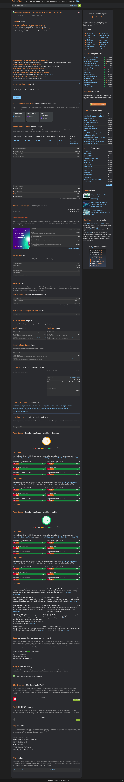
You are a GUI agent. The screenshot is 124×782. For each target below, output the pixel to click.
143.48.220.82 (88, 177)
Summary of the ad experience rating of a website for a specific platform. (34, 324)
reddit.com (103, 40)
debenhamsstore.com (90, 83)
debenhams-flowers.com (91, 66)
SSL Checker (29, 685)
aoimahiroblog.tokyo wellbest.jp (94, 116)
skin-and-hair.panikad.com (60, 408)
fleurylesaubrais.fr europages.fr (94, 141)
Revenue (19, 283)
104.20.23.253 (88, 175)
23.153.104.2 (87, 154)
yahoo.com (103, 44)
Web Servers (31, 113)
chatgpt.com (91, 44)
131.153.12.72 (87, 152)
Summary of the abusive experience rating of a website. (28, 348)
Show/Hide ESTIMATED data (95, 223)
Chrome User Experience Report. (23, 458)
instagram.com (104, 35)
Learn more (16, 594)
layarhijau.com (88, 70)
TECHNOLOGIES (71, 1)
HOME (26, 1)
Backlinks (20, 255)
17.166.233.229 (88, 162)
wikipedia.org (90, 47)
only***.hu (87, 85)
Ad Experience (22, 320)
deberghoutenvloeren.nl (91, 61)
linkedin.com (104, 42)
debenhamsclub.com (90, 87)
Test (79, 720)
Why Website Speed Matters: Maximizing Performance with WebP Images (100, 197)
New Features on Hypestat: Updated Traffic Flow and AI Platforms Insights (99, 204)
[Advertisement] (46, 46)
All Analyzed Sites (53, 780)
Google (22, 666)
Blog (60, 780)
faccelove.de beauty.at (91, 143)
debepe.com (87, 72)
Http (18, 726)
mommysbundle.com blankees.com (95, 114)
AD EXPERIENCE (53, 1)
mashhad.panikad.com (19, 408)
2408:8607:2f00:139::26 (91, 158)
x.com (88, 38)
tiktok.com (90, 40)
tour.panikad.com (46, 408)
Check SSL (76, 700)
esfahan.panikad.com (38, 406)
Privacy (65, 780)
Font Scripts (18, 113)
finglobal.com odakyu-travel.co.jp (94, 137)
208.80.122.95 (88, 173)
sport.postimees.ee (90, 59)
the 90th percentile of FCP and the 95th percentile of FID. (60, 458)
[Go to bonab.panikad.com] (62, 12)
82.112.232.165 (88, 156)
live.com (102, 47)
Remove (89, 233)
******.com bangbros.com (92, 131)
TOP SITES (30, 1)
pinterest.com (91, 49)
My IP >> (109, 184)
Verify (23, 707)
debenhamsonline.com (90, 76)
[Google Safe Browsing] (14, 676)
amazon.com (104, 38)
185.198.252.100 (48, 74)
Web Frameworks (45, 114)
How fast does (30, 417)
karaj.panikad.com (25, 406)
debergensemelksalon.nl (91, 57)
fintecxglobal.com (89, 78)
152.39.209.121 (88, 166)
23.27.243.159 (88, 171)
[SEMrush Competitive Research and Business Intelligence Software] (20, 217)
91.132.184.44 (88, 164)
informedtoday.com (90, 64)
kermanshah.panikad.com (20, 411)
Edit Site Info (17, 97)
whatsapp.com (104, 49)
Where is (29, 367)
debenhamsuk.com (89, 74)
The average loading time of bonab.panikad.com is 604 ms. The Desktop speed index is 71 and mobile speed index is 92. (46, 421)
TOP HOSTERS (46, 1)
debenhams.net (88, 80)
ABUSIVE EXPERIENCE (62, 1)
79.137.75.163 (87, 181)
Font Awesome (19, 116)
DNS (18, 758)
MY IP (77, 1)
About (69, 780)
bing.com (89, 42)
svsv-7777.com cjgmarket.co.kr (94, 133)
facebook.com (91, 35)
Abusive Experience (25, 345)
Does (32, 638)
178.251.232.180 (88, 160)
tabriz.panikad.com (33, 408)
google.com (90, 33)
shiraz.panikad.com (52, 406)
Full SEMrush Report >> (74, 248)
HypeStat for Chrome (99, 104)
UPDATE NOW (97, 16)
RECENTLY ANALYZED (38, 1)
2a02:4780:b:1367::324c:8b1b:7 (93, 179)
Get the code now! (97, 248)
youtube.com (104, 33)
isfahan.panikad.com (66, 406)
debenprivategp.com (90, 68)
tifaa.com (16, 406)
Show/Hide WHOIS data (94, 229)
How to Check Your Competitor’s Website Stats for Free (101, 212)
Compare (74, 5)
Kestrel (31, 116)
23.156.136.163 (88, 169)
